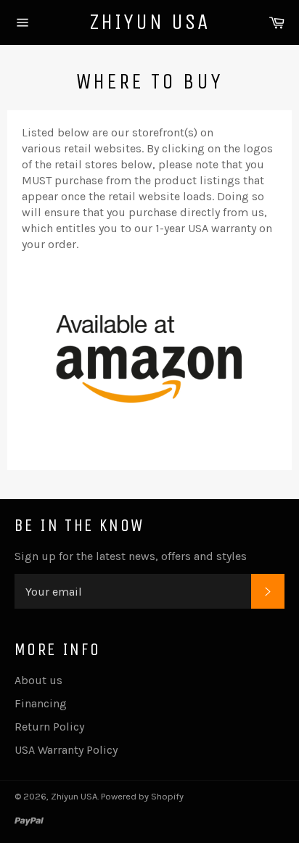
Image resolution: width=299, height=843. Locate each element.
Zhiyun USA (150, 22)
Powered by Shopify (142, 796)
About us (38, 680)
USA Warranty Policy (66, 750)
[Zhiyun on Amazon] (149, 417)
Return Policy (49, 726)
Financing (41, 703)
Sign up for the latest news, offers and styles (131, 556)
